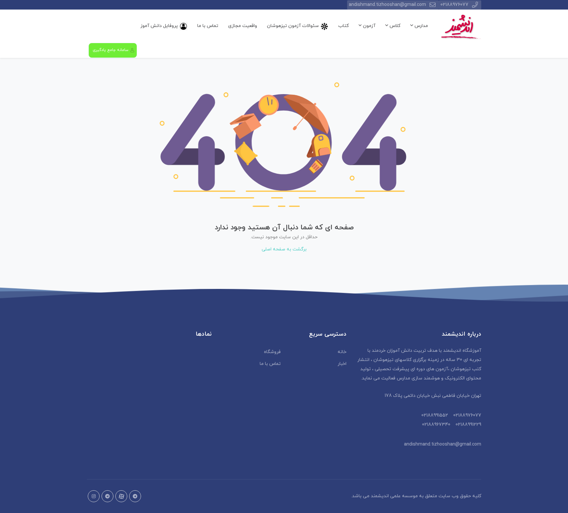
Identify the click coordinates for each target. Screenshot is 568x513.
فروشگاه (272, 352)
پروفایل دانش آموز (159, 26)
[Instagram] (94, 496)
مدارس (420, 26)
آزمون (368, 26)
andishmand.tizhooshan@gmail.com (387, 5)
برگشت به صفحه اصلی (284, 249)
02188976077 (454, 5)
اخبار (342, 364)
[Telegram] (107, 496)
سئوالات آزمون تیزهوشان (293, 26)
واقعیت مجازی (242, 26)
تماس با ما (207, 26)
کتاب (343, 26)
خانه (342, 352)
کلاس (394, 26)
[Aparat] (121, 496)
